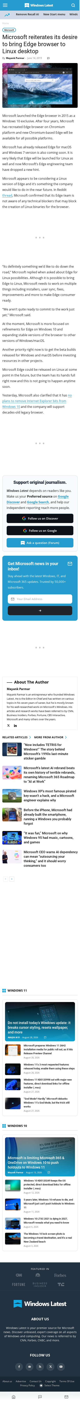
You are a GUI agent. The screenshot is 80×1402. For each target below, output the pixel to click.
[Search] (73, 5)
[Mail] (29, 1367)
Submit (40, 610)
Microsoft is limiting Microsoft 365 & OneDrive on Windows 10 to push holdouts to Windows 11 (36, 1162)
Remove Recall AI (27, 14)
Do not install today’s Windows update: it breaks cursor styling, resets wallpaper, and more (39, 1027)
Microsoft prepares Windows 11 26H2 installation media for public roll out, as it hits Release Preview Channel (48, 1049)
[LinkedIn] (17, 725)
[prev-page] (5, 879)
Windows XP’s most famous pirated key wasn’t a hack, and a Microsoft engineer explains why (50, 795)
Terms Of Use (66, 1381)
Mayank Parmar (15, 58)
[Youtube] (61, 1367)
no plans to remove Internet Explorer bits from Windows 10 (37, 401)
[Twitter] (10, 725)
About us (7, 1381)
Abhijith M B (14, 1037)
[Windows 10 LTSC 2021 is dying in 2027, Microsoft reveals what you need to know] (13, 1223)
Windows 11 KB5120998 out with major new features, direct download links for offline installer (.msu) (48, 1083)
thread (7, 195)
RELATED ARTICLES (15, 737)
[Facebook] (19, 1367)
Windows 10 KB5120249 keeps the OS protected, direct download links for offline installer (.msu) (47, 1184)
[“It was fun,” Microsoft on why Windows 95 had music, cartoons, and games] (12, 838)
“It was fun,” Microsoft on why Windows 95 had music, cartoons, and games (48, 837)
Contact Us (36, 1381)
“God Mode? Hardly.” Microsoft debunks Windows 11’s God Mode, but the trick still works (47, 1102)
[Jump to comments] (40, 1397)
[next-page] (11, 879)
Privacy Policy (27, 1385)
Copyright (50, 1381)
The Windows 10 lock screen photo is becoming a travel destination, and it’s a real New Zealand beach (48, 1237)
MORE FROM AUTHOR (48, 737)
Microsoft (9, 29)
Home (5, 23)
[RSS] (40, 1367)
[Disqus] (40, 937)
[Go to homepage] (13, 1397)
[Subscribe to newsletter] (66, 1397)
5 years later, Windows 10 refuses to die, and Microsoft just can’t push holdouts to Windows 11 (49, 1203)
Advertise (21, 1381)
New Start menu (54, 14)
